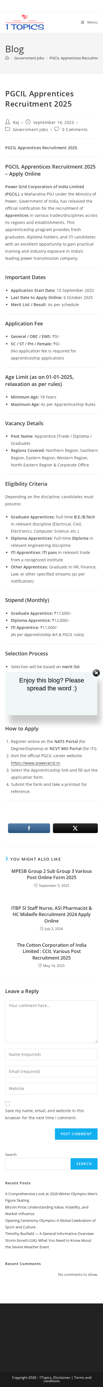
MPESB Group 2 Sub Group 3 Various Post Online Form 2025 (51, 874)
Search (11, 1154)
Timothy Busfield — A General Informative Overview (49, 1233)
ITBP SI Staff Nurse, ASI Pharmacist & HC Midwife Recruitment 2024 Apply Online (51, 914)
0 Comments (75, 129)
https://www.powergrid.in (35, 763)
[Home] (7, 58)
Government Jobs (30, 129)
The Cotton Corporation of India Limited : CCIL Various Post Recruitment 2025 (51, 951)
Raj (16, 122)
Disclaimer (61, 1377)
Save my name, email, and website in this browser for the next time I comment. (44, 1114)
